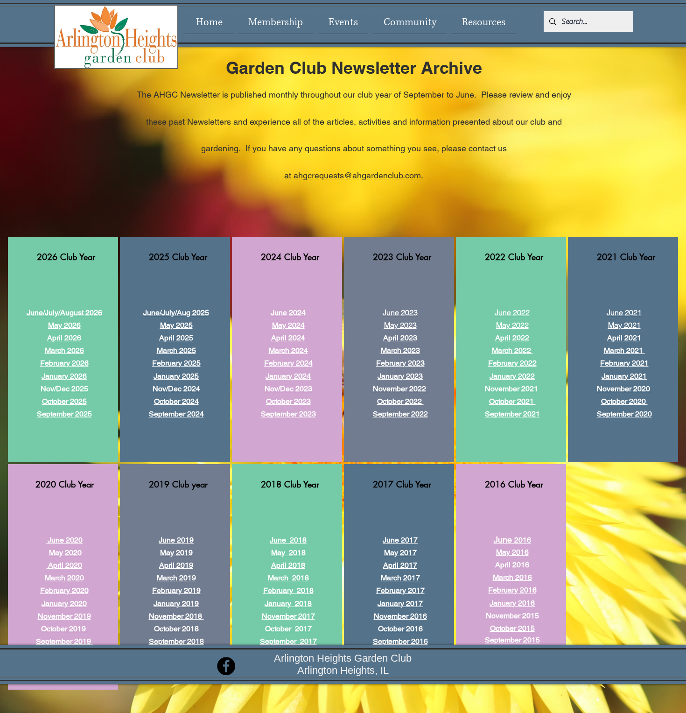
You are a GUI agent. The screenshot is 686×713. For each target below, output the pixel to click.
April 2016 (512, 564)
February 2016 (512, 590)
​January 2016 (512, 603)
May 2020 (65, 552)
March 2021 (624, 350)
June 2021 (624, 312)
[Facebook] (226, 666)
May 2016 (512, 552)
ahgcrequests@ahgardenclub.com (357, 175)
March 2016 (512, 577)
